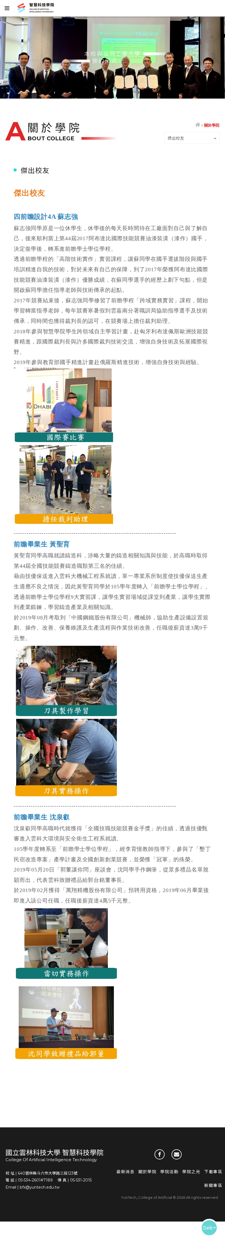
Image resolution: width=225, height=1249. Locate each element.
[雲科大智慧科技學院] (197, 125)
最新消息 (125, 1171)
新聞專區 (213, 1185)
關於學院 (147, 1171)
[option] (112, 57)
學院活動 (169, 1171)
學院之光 (191, 1171)
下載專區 (213, 1171)
